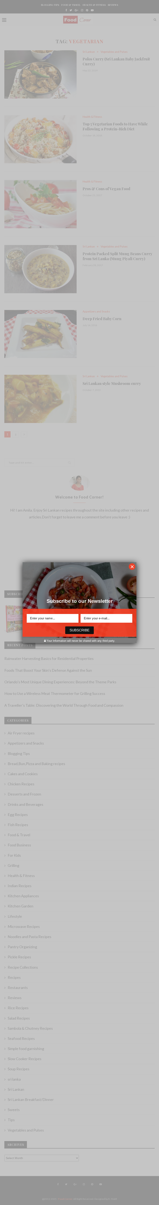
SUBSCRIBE (79, 630)
